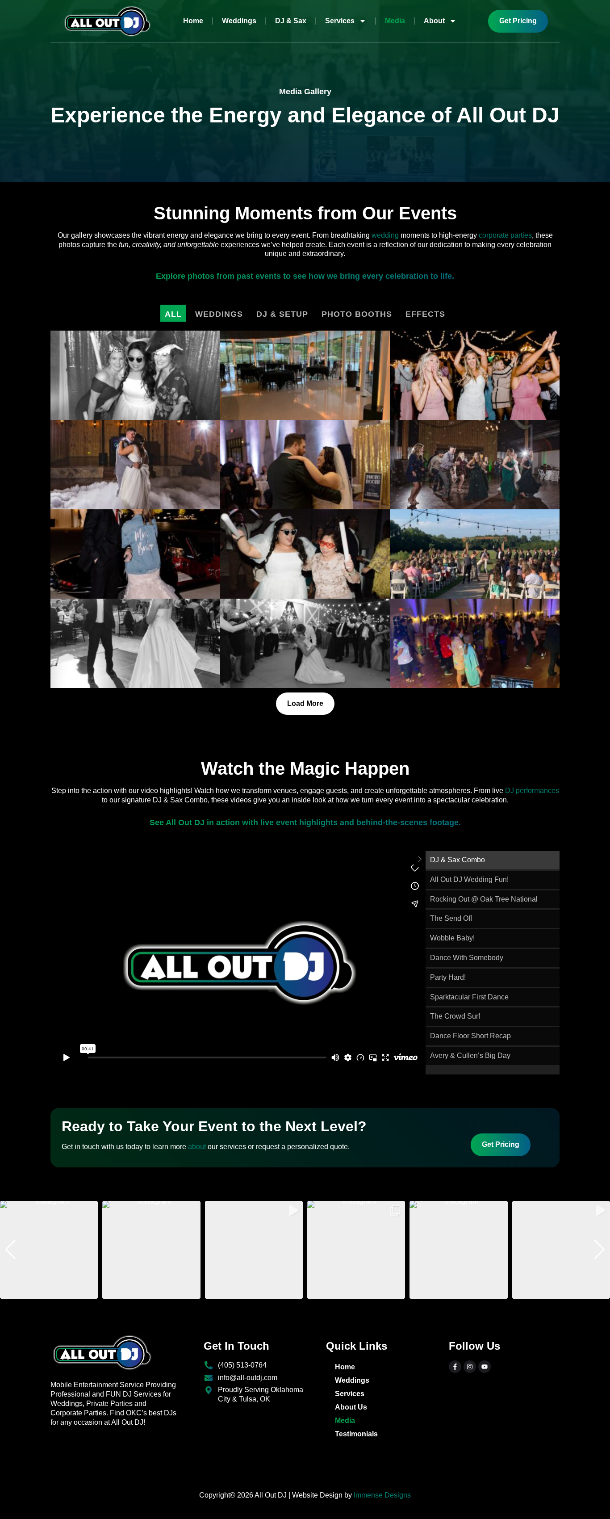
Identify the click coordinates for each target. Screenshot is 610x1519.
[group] (49, 1250)
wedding (385, 235)
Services (340, 21)
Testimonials (356, 1434)
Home (193, 21)
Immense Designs (382, 1495)
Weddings (239, 21)
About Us (351, 1407)
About (434, 21)
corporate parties (505, 235)
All (173, 314)
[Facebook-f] (455, 1366)
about (197, 1146)
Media (395, 21)
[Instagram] (470, 1366)
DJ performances (532, 790)
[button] (305, 1292)
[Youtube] (484, 1366)
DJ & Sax (290, 21)
